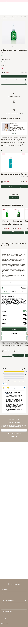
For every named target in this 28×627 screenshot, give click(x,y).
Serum (19, 16)
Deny (14, 337)
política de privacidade (16, 433)
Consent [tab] (5, 291)
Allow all (14, 329)
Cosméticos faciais (13, 16)
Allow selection (14, 333)
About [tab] (23, 291)
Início (2, 16)
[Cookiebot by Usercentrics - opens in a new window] (21, 288)
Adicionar (11, 186)
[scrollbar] (13, 190)
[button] (14, 595)
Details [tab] (14, 291)
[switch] (25, 315)
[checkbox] (1, 150)
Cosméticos (6, 16)
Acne (22, 16)
